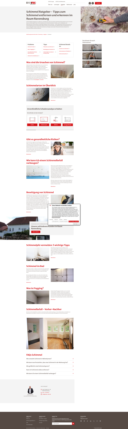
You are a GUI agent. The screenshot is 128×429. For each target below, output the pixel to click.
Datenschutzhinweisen (56, 217)
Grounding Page (29, 424)
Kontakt (98, 3)
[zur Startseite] (31, 3)
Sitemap (47, 428)
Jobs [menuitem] (75, 4)
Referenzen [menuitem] (69, 4)
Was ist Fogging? (31, 49)
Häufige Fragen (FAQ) (43, 420)
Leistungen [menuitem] (56, 4)
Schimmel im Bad (31, 46)
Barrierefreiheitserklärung (30, 428)
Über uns (28, 418)
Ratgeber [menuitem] (63, 4)
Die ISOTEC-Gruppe (43, 418)
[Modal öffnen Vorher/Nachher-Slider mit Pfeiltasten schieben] (50, 333)
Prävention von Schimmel (48, 46)
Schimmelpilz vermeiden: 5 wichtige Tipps (48, 52)
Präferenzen (56, 219)
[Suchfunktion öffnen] (93, 3)
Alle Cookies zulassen (73, 221)
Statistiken (60, 219)
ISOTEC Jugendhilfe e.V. (30, 420)
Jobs (27, 422)
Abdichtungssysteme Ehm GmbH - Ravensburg (34, 34)
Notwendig (51, 219)
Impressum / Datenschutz (40, 428)
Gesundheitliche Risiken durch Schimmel (32, 52)
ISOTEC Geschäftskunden (60, 1)
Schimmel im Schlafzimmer (33, 55)
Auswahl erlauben (64, 221)
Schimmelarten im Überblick (64, 51)
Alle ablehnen (55, 221)
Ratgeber (45, 34)
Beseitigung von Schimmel (48, 49)
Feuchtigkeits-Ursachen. (39, 79)
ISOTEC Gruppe (51, 1)
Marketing (65, 219)
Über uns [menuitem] (50, 4)
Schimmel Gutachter (63, 53)
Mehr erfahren (36, 231)
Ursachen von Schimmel (63, 48)
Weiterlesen (53, 100)
